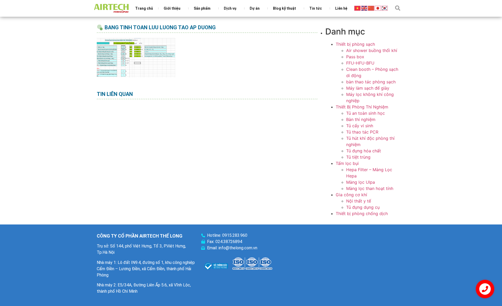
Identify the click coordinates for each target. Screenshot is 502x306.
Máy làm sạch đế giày (367, 88)
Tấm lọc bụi (347, 163)
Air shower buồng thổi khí (371, 50)
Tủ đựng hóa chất (363, 150)
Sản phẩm (202, 8)
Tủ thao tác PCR (362, 132)
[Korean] (384, 7)
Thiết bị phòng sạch (355, 44)
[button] (397, 8)
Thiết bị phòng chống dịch (362, 213)
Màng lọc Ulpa (360, 182)
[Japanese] (378, 7)
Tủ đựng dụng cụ (363, 207)
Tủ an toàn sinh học (365, 113)
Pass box (355, 56)
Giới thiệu (172, 8)
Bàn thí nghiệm (360, 119)
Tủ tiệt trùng (358, 157)
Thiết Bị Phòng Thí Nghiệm (362, 106)
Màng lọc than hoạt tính (369, 188)
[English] (364, 7)
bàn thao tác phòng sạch (371, 81)
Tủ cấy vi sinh (359, 125)
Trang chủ (144, 8)
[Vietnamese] (357, 7)
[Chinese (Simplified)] (371, 7)
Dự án (255, 8)
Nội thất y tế (358, 201)
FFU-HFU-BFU (360, 63)
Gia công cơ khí (351, 194)
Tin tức (315, 8)
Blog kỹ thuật (284, 8)
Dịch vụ (230, 8)
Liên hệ (341, 8)
